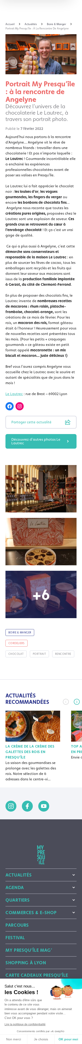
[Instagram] (19, 406)
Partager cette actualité (31, 422)
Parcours (17, 925)
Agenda (14, 887)
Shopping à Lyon (25, 962)
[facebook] (27, 806)
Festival (15, 937)
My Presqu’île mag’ (28, 950)
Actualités (18, 875)
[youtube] (43, 806)
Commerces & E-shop (30, 912)
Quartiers (17, 900)
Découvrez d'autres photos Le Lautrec (35, 441)
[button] (77, 702)
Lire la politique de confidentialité (25, 1024)
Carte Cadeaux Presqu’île (36, 975)
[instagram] (10, 806)
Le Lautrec (14, 394)
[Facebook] (9, 406)
